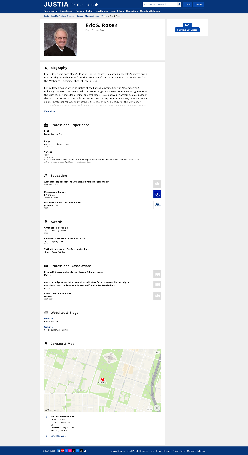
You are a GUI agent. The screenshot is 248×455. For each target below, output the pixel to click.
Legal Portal (132, 451)
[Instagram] (70, 450)
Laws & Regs (117, 11)
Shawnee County (92, 16)
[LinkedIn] (58, 450)
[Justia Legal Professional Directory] (56, 4)
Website (48, 318)
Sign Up (198, 4)
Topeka (104, 16)
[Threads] (73, 450)
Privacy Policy (179, 451)
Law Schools (102, 11)
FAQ (187, 25)
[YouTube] (62, 450)
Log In (188, 4)
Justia (46, 16)
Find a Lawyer (51, 11)
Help (152, 451)
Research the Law (84, 11)
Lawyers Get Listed (187, 29)
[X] (81, 450)
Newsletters (132, 11)
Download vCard (59, 435)
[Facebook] (66, 450)
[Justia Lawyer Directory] (85, 450)
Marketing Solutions (150, 11)
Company (143, 451)
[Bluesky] (77, 450)
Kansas (80, 16)
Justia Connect (118, 451)
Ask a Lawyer (67, 11)
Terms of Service (163, 451)
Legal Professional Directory (62, 16)
